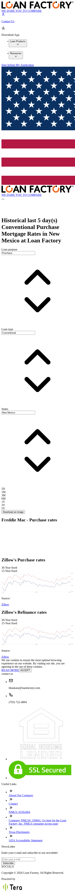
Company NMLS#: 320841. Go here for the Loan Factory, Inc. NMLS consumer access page (37, 822)
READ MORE (10, 670)
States (4, 409)
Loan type (7, 329)
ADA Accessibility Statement (25, 840)
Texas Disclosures (19, 832)
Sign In (5, 65)
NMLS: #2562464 (19, 812)
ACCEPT (25, 670)
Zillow (5, 604)
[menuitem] (18, 43)
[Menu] (2, 199)
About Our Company (21, 795)
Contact (13, 803)
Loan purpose (9, 249)
